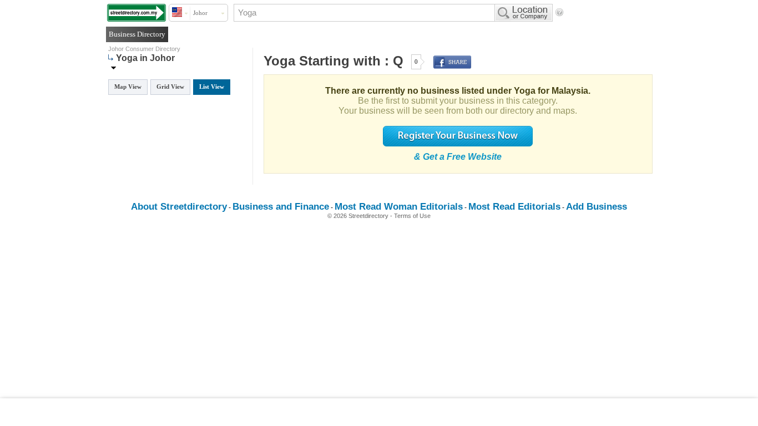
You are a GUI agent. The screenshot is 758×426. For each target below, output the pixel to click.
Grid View (170, 86)
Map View (128, 86)
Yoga (279, 60)
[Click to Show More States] (113, 67)
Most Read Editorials (514, 206)
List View (211, 86)
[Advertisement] (379, 412)
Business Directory (137, 34)
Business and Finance (281, 206)
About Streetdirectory (179, 206)
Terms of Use (412, 215)
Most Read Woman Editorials (399, 206)
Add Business (596, 206)
